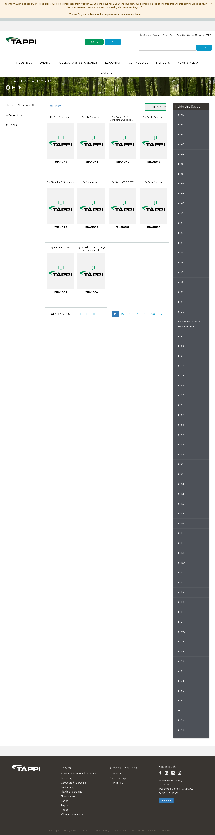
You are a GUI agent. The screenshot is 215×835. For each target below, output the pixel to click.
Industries (23, 62)
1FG (180, 710)
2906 (153, 314)
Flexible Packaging (71, 791)
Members (163, 62)
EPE (50, 81)
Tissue (64, 809)
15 (122, 314)
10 (87, 314)
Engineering (67, 787)
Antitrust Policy (102, 830)
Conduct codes (120, 830)
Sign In (94, 42)
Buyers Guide (169, 35)
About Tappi (53, 830)
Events (44, 62)
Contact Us (192, 35)
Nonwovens (68, 796)
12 (101, 314)
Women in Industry (72, 814)
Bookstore (30, 81)
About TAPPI (205, 35)
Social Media (138, 830)
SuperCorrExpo (118, 778)
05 (42, 81)
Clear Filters (54, 105)
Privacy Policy (70, 830)
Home (16, 81)
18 (144, 314)
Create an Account (152, 35)
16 (129, 314)
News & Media (187, 62)
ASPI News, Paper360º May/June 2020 (190, 324)
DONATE (106, 72)
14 (115, 314)
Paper (64, 800)
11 (94, 314)
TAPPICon (116, 773)
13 (108, 314)
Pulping (65, 805)
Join (113, 42)
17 (137, 314)
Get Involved (139, 62)
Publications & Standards (77, 62)
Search (204, 47)
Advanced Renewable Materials (79, 773)
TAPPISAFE (116, 782)
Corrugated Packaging (73, 782)
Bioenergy (67, 778)
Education (113, 62)
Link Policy (166, 830)
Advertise (181, 35)
